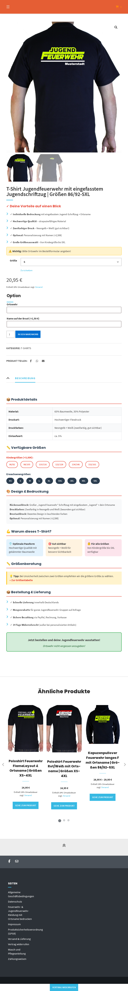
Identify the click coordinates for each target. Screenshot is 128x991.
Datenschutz (15, 901)
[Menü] (13, 7)
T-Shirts (26, 348)
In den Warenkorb (28, 334)
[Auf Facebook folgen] (9, 861)
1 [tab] (60, 820)
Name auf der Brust (23, 318)
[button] (116, 27)
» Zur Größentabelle (21, 580)
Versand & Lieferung (19, 939)
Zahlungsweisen (17, 959)
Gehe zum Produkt (25, 805)
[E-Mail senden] (17, 861)
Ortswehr (12, 304)
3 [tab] (68, 820)
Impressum (14, 924)
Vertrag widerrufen (18, 944)
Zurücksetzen (26, 270)
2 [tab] (64, 820)
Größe (13, 260)
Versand (38, 287)
